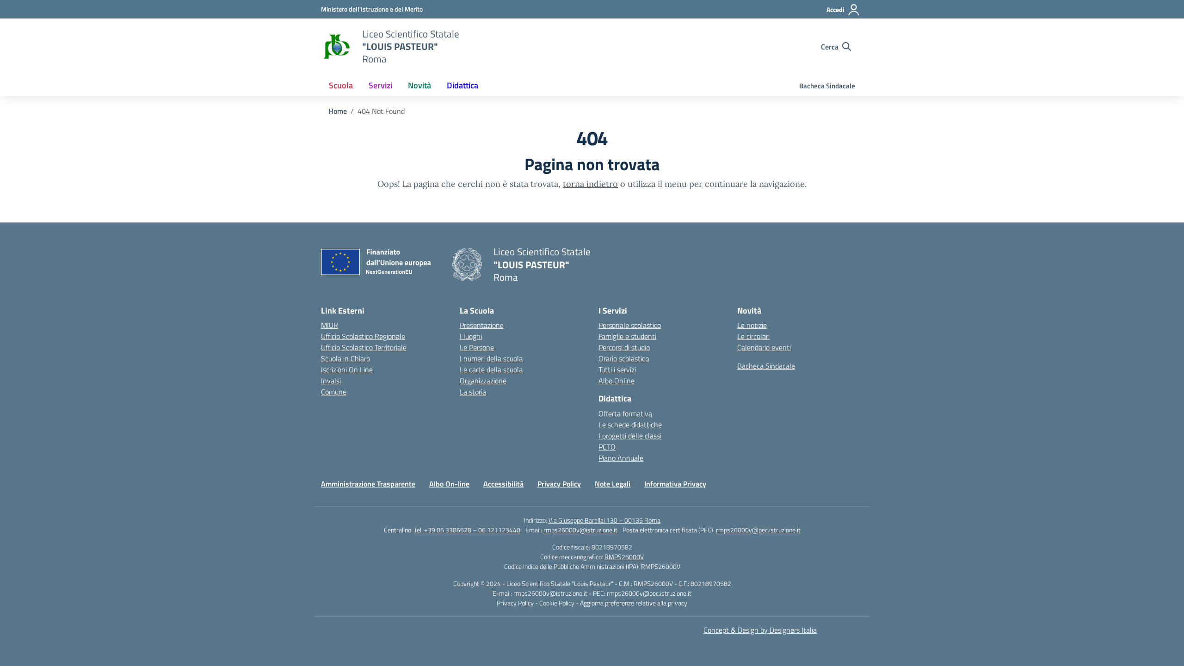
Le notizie (752, 325)
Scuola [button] (341, 85)
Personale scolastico (629, 325)
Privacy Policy (559, 483)
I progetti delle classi (629, 435)
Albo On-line (449, 483)
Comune (333, 391)
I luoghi (471, 336)
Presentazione (482, 325)
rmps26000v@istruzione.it (580, 530)
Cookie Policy (557, 603)
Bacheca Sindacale (827, 85)
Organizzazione (483, 380)
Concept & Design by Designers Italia (760, 629)
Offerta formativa (625, 413)
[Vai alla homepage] (336, 46)
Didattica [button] (462, 85)
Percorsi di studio (624, 347)
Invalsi (331, 380)
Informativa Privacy (675, 483)
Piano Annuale (620, 457)
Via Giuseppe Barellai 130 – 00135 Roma (604, 520)
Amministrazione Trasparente (368, 483)
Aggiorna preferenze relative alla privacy (633, 603)
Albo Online (616, 380)
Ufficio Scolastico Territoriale (364, 347)
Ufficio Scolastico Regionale (363, 336)
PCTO (607, 446)
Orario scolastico (623, 358)
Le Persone (477, 347)
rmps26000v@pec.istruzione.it (758, 530)
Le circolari (753, 336)
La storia (473, 391)
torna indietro (590, 184)
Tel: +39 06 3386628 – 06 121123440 (467, 530)
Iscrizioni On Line (347, 369)
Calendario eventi (764, 347)
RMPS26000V (624, 556)
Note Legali (612, 483)
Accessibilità (503, 483)
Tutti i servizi (617, 369)
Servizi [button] (380, 85)
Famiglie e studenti (627, 336)
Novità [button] (419, 85)
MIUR (329, 325)
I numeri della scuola (491, 358)
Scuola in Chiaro (345, 358)
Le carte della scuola (491, 369)
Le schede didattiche (630, 424)
